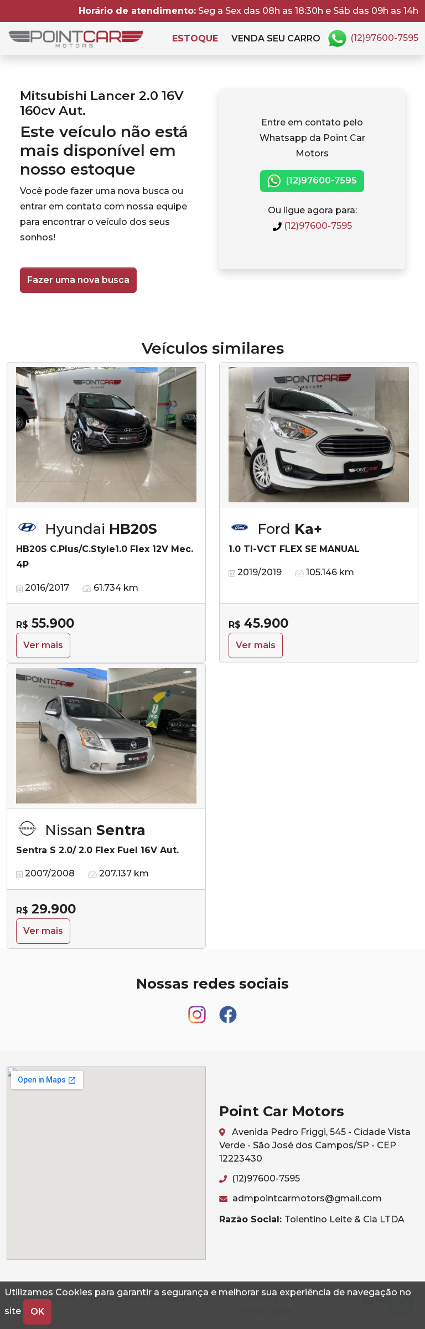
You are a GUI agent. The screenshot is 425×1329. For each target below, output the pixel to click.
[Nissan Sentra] (106, 736)
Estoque (195, 38)
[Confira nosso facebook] (228, 1009)
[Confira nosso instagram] (198, 1009)
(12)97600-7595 (383, 38)
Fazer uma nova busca (78, 280)
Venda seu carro (275, 38)
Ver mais (43, 645)
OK (37, 1311)
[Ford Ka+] (319, 435)
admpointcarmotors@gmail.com (306, 1198)
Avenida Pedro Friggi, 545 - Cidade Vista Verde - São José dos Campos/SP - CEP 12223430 (315, 1145)
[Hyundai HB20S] (106, 435)
